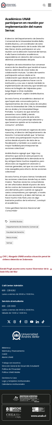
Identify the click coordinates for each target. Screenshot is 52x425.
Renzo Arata (11, 237)
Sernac (9, 243)
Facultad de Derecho (15, 232)
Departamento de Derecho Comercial (22, 226)
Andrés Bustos (16, 221)
